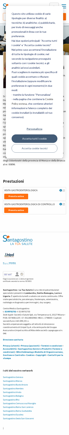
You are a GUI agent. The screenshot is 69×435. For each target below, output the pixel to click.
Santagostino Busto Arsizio (15, 384)
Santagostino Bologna (13, 395)
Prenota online (16, 196)
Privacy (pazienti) (30, 345)
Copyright (41, 355)
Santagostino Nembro (13, 388)
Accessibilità (10, 348)
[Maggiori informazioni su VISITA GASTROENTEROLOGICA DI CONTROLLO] (64, 204)
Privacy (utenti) (11, 345)
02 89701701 (10, 311)
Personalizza (34, 128)
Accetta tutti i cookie (34, 138)
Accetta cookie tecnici (34, 148)
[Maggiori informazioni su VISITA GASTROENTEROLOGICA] (64, 190)
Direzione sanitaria (13, 339)
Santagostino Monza (12, 381)
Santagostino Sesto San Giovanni (18, 418)
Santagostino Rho (11, 399)
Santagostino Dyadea (13, 414)
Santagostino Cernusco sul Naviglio (19, 403)
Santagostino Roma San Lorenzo (18, 407)
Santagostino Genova (13, 377)
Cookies (30, 355)
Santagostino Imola (12, 392)
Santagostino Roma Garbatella (17, 410)
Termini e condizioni (51, 345)
